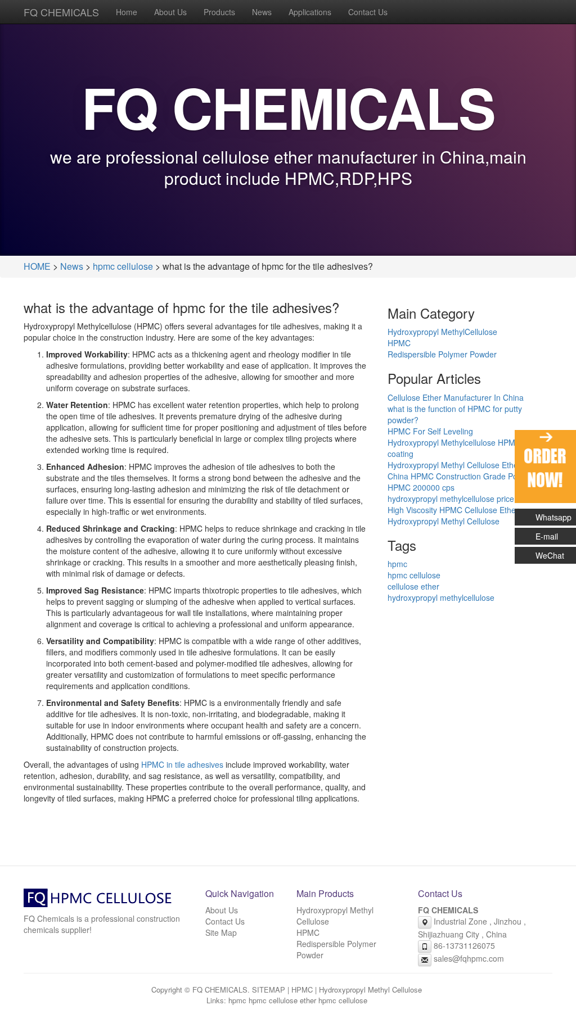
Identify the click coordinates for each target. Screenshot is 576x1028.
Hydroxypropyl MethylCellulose (442, 331)
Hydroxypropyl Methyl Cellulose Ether (454, 464)
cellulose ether (413, 586)
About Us (170, 11)
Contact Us (368, 11)
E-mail (547, 536)
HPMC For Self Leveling (430, 431)
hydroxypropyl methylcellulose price (451, 498)
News (262, 11)
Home (126, 11)
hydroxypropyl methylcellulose (441, 597)
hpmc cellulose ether (282, 1000)
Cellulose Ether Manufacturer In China (456, 397)
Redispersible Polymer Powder (442, 354)
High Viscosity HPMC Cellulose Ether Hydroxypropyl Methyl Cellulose (453, 515)
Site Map (221, 932)
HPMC (399, 342)
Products (219, 11)
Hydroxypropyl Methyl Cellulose (370, 989)
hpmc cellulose (123, 266)
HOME (37, 266)
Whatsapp (554, 517)
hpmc (397, 563)
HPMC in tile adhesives (182, 764)
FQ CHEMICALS (61, 11)
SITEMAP (268, 989)
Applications (310, 11)
